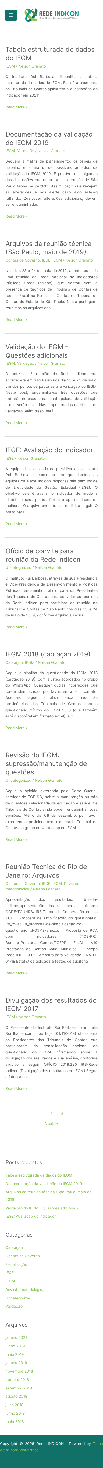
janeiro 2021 (16, 1337)
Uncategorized (18, 567)
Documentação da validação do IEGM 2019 (43, 1184)
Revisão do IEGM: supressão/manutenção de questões (46, 763)
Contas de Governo (22, 260)
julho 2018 (14, 1405)
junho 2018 (15, 1413)
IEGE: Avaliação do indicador (49, 450)
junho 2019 (15, 1346)
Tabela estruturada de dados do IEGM (38, 1175)
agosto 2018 (16, 1396)
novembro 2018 (19, 1371)
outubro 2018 (17, 1379)
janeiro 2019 (16, 1362)
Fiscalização (16, 1264)
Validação (25, 151)
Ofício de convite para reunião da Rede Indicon (42, 555)
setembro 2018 (18, 1388)
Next (51, 1123)
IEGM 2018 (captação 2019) (48, 654)
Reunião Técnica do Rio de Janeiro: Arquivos (46, 871)
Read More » (16, 107)
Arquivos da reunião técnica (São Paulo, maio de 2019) (48, 248)
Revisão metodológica (24, 1289)
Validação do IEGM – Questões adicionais (36, 351)
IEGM (10, 66)
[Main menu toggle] (11, 15)
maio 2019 (14, 1354)
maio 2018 (14, 1422)
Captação (14, 662)
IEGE (46, 260)
